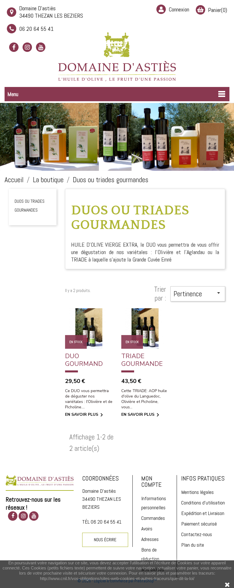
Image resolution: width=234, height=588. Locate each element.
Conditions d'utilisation (203, 502)
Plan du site (192, 545)
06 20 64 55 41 (36, 29)
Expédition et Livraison (202, 513)
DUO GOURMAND (84, 360)
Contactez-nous (196, 534)
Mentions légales (197, 492)
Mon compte (151, 481)
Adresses (150, 539)
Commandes (153, 518)
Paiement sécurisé (199, 523)
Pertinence (198, 293)
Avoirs (146, 528)
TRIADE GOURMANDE (142, 360)
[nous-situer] (40, 480)
